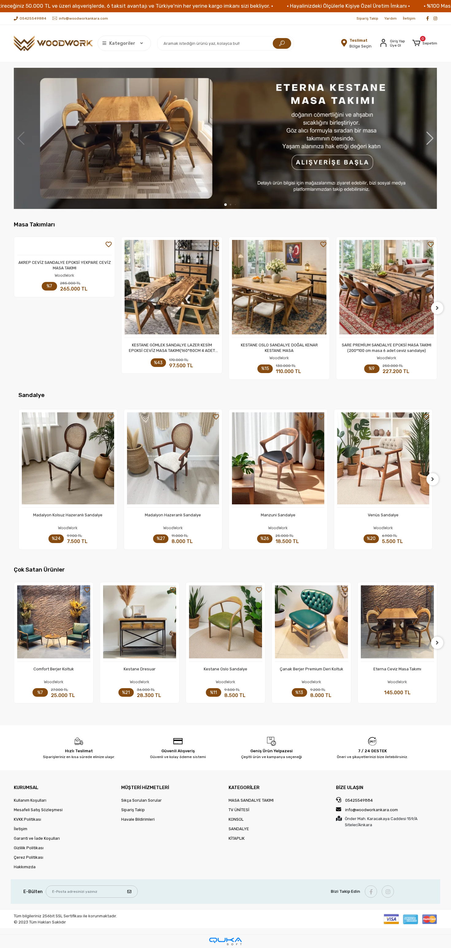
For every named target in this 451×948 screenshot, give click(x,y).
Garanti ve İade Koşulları (37, 838)
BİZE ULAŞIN (349, 787)
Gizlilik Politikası (29, 848)
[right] (437, 308)
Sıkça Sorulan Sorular (141, 800)
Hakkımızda (25, 867)
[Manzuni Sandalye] (178, 460)
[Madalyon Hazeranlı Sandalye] (73, 460)
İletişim (409, 18)
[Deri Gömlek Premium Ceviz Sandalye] (388, 460)
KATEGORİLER (244, 787)
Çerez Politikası (28, 857)
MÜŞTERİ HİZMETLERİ (145, 787)
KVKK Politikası (27, 819)
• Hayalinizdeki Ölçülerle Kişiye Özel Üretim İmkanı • (348, 6)
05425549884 (358, 800)
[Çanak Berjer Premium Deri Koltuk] (311, 623)
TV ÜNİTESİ (239, 809)
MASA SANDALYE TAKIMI (251, 800)
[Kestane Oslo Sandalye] (225, 623)
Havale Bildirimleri (138, 819)
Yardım (390, 18)
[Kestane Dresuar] (139, 623)
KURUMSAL (26, 787)
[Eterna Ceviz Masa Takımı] (397, 623)
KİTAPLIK (237, 838)
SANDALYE (239, 829)
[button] (424, 43)
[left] (13, 308)
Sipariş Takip (367, 18)
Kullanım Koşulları (30, 800)
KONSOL (236, 819)
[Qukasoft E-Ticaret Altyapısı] (225, 941)
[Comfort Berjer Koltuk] (53, 623)
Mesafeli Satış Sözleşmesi (38, 809)
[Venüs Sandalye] (283, 460)
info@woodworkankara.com (371, 809)
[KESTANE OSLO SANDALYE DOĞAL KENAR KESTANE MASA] (172, 289)
